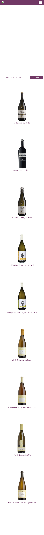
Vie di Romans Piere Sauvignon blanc (22, 502)
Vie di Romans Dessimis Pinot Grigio (22, 407)
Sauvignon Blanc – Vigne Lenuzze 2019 (22, 312)
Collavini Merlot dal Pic (22, 170)
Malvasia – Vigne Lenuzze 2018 (22, 265)
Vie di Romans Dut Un (22, 455)
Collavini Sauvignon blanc (22, 217)
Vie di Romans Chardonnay (22, 360)
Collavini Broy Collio (22, 122)
